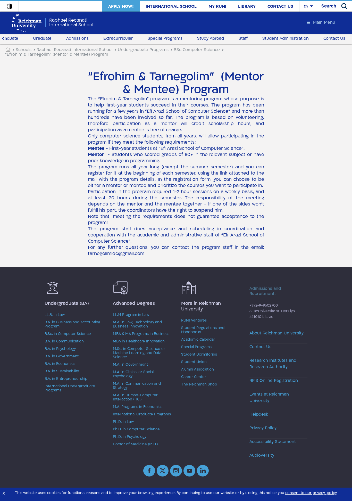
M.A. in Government (130, 365)
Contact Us (280, 6)
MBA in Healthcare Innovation (139, 341)
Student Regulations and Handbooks (202, 330)
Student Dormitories (199, 354)
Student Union (194, 362)
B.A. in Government (62, 356)
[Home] (10, 49)
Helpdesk (258, 414)
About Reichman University (276, 333)
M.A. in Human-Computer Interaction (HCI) (135, 397)
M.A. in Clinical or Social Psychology (133, 374)
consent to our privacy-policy (311, 492)
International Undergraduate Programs (70, 388)
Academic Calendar (198, 340)
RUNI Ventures (194, 320)
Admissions (77, 38)
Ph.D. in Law (123, 422)
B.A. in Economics (60, 364)
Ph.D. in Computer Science (136, 429)
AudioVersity (261, 455)
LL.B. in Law (55, 315)
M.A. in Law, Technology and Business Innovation (137, 324)
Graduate (42, 38)
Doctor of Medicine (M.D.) (135, 444)
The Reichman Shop (199, 384)
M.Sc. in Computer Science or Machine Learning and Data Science (139, 353)
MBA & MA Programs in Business (141, 334)
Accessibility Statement (272, 442)
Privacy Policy (262, 428)
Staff (243, 38)
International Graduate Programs (142, 414)
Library (247, 6)
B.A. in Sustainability (62, 371)
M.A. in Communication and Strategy (137, 386)
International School (171, 6)
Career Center (193, 377)
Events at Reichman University (269, 397)
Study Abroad (210, 38)
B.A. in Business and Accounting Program (72, 324)
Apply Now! (121, 6)
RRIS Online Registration (273, 380)
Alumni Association (197, 369)
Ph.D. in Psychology (129, 437)
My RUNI (217, 6)
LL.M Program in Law (131, 315)
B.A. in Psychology (60, 349)
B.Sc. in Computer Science (68, 334)
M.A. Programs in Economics (137, 407)
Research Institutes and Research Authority (272, 364)
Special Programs (165, 38)
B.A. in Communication (64, 341)
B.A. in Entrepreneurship (66, 379)
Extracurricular (118, 38)
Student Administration (285, 38)
